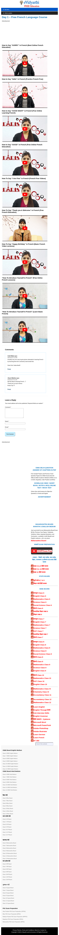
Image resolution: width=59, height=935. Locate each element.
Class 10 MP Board (7, 874)
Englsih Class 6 (40, 596)
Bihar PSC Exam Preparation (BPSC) (12, 914)
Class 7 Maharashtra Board (9, 845)
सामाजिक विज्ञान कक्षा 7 (41, 634)
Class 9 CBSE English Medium (10, 761)
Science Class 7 (40, 628)
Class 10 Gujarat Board (8, 898)
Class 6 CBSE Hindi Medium (9, 774)
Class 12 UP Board (7, 834)
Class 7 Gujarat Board (8, 890)
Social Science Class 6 (43, 605)
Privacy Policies (17, 930)
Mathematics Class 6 (42, 599)
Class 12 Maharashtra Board (10, 858)
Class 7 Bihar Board (7, 800)
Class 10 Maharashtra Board (10, 853)
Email (7, 427)
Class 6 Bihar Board (7, 798)
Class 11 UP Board (7, 832)
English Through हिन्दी (42, 710)
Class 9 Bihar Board (7, 805)
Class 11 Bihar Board (8, 811)
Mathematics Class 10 (42, 678)
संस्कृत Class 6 (39, 593)
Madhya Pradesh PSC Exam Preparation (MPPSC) (15, 916)
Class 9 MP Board (7, 871)
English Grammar (41, 716)
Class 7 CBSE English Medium (10, 755)
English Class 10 (40, 684)
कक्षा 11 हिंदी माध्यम (39, 572)
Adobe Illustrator (40, 731)
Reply (9, 369)
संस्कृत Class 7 (39, 619)
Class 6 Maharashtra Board (9, 843)
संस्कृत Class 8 (39, 642)
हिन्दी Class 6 (38, 608)
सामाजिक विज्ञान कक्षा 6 (41, 611)
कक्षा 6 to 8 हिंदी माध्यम (41, 566)
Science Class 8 (40, 651)
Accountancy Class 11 (42, 695)
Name (7, 421)
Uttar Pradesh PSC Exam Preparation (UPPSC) (14, 911)
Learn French (39, 738)
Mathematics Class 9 (42, 665)
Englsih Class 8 (40, 645)
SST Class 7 (38, 631)
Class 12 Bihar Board (8, 813)
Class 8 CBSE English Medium (10, 758)
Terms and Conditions (28, 930)
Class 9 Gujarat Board (8, 895)
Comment (8, 407)
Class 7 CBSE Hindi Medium (9, 777)
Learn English (39, 707)
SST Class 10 (39, 681)
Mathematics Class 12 (42, 702)
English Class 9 (40, 671)
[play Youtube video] (25, 63)
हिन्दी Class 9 (38, 661)
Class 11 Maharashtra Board (10, 856)
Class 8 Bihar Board (7, 803)
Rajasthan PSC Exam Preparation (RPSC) (13, 919)
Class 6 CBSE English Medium (10, 753)
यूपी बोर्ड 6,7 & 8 (39, 580)
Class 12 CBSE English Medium (10, 769)
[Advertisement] (16, 33)
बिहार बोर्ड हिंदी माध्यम (40, 583)
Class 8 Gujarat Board (8, 893)
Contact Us (43, 930)
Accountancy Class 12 (42, 699)
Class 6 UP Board (7, 819)
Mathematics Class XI (42, 689)
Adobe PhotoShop (41, 728)
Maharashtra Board (38, 541)
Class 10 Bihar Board (8, 808)
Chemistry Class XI (41, 692)
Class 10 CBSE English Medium (10, 763)
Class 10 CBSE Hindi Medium (10, 784)
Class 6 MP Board (7, 864)
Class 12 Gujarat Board (8, 903)
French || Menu (8, 13)
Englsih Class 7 (40, 622)
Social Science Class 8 (43, 654)
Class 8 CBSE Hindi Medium (9, 779)
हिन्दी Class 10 (39, 675)
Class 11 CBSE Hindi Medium (10, 787)
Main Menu (7, 9)
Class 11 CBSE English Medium (10, 766)
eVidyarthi (24, 932)
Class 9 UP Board (7, 827)
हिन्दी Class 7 (38, 637)
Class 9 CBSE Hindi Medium (9, 782)
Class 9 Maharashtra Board (9, 850)
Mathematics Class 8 (42, 648)
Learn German (39, 734)
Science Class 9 (40, 668)
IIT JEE (36, 741)
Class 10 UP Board (7, 829)
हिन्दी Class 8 (38, 657)
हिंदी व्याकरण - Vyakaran (42, 719)
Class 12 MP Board (7, 879)
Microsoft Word (40, 722)
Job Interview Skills (41, 713)
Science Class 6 (40, 602)
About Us (37, 930)
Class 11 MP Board (7, 877)
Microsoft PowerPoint (42, 725)
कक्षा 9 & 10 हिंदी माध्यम (41, 569)
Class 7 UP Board (7, 821)
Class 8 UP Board (7, 824)
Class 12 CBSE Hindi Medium (10, 790)
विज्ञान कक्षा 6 (38, 614)
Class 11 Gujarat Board (8, 900)
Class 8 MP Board (7, 869)
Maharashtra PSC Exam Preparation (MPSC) (14, 921)
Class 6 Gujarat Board (8, 887)
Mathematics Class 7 (42, 625)
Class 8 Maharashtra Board (9, 848)
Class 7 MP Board (7, 866)
